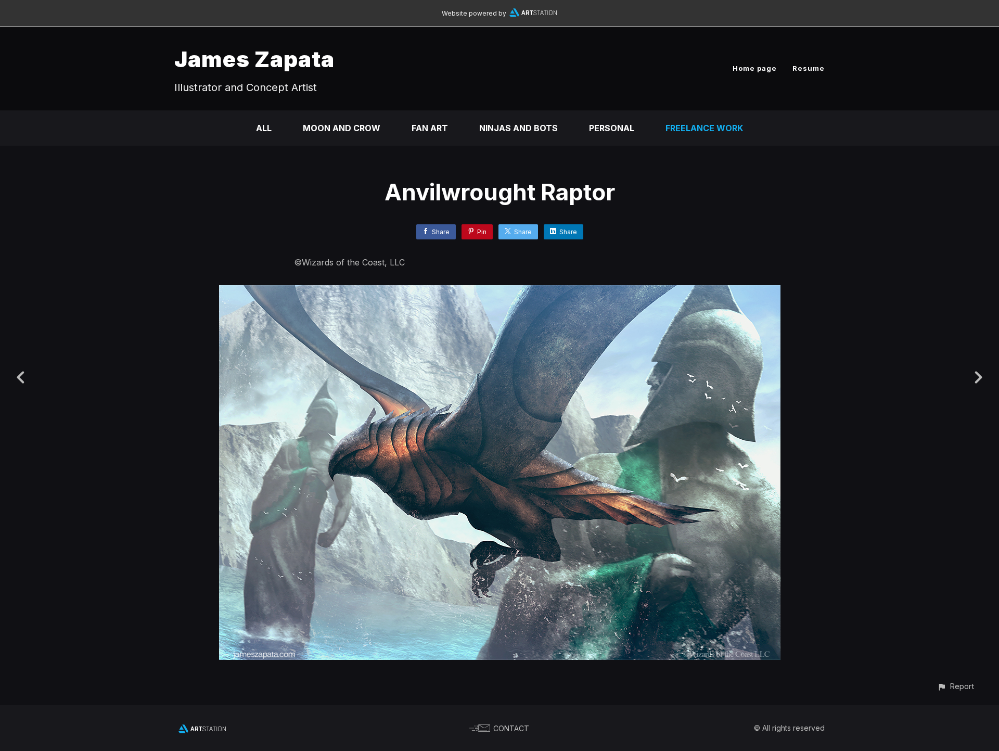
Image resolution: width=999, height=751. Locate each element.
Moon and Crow (341, 128)
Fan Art (430, 128)
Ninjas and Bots (518, 128)
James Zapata (254, 59)
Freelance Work (704, 128)
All (264, 128)
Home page (755, 68)
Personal (611, 128)
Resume (808, 68)
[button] (955, 686)
